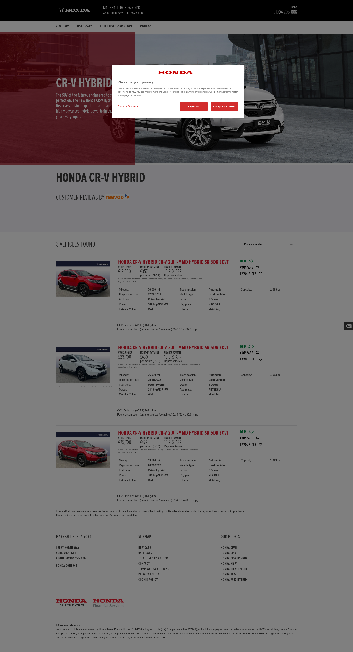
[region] (178, 91)
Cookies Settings (128, 106)
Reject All (193, 106)
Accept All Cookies (224, 106)
